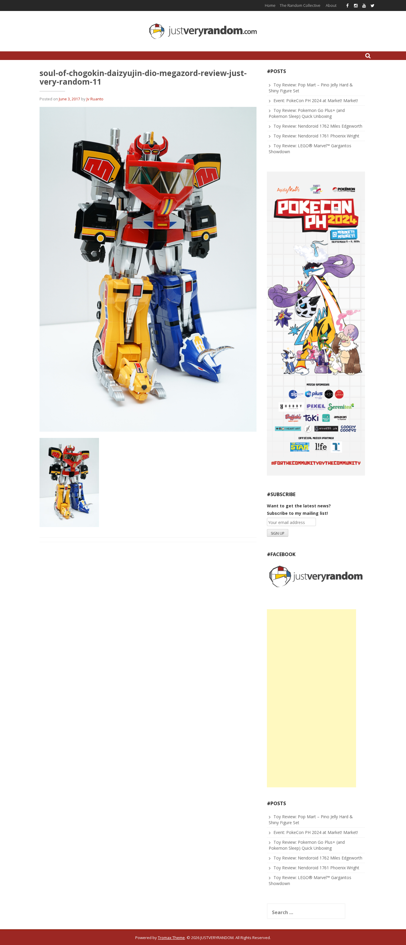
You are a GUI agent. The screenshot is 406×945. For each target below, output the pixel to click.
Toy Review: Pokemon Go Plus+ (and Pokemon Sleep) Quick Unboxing (307, 113)
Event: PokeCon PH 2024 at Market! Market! (315, 100)
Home (270, 5)
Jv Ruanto (94, 99)
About (331, 5)
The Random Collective (300, 5)
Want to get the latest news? (299, 506)
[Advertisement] (311, 698)
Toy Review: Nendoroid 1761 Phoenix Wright (316, 136)
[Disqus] (148, 622)
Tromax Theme (171, 937)
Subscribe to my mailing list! (297, 513)
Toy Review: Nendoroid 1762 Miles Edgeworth (317, 126)
